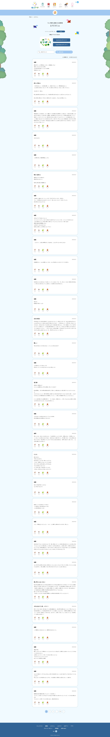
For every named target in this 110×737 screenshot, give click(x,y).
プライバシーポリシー (48, 728)
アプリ (72, 725)
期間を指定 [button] (61, 52)
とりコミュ (52, 725)
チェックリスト (40, 725)
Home (30, 16)
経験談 (46, 725)
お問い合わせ (63, 728)
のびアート (66, 725)
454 (60, 711)
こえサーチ (59, 725)
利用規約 (56, 728)
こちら (60, 31)
